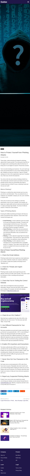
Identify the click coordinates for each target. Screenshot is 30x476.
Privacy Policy (19, 470)
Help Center (3, 473)
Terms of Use (19, 467)
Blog (2, 470)
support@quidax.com (6, 382)
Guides (2, 467)
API (16, 460)
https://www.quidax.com (13, 290)
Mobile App (18, 457)
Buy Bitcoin (18, 455)
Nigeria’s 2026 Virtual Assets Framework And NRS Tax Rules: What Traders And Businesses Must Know (19, 421)
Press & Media (4, 457)
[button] (28, 2)
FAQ (2, 460)
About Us (3, 455)
